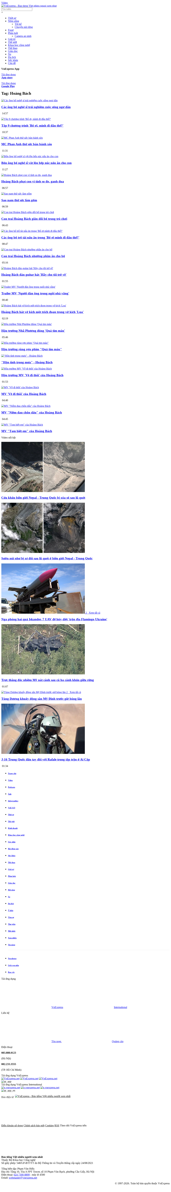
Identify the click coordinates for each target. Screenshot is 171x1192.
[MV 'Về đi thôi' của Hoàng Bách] (20, 387)
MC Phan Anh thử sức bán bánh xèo (26, 144)
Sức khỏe (13, 60)
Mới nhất (11, 931)
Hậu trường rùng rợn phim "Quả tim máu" (31, 349)
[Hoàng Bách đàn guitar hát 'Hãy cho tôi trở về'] (27, 268)
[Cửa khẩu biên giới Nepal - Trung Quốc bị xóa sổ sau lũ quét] (43, 491)
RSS (56, 1125)
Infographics (13, 801)
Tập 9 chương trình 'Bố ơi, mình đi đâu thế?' (32, 125)
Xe (9, 54)
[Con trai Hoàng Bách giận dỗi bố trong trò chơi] (27, 212)
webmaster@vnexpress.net (23, 1177)
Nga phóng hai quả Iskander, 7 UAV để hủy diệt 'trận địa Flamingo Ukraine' (54, 619)
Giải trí (11, 39)
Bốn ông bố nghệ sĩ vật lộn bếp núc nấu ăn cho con (36, 163)
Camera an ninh (23, 36)
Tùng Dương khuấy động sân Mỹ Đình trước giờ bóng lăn (41, 698)
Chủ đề (12, 63)
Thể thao (12, 48)
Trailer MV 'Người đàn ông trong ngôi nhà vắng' (35, 293)
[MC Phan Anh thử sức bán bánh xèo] (22, 137)
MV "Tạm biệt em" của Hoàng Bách (26, 431)
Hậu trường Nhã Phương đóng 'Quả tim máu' (33, 330)
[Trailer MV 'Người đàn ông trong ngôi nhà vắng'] (28, 286)
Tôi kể (18, 24)
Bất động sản (13, 849)
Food (11, 30)
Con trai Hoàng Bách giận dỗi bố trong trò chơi (34, 218)
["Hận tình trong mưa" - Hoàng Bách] (22, 355)
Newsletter (12, 958)
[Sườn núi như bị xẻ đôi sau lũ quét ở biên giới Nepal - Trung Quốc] (43, 552)
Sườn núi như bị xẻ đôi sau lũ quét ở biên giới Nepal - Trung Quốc (47, 558)
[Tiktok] (128, 1151)
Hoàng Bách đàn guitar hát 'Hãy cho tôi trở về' (33, 274)
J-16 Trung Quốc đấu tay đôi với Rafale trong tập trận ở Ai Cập (45, 759)
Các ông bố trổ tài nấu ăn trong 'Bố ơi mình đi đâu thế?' (40, 237)
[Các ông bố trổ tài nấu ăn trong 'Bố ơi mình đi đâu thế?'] (31, 231)
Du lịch (12, 57)
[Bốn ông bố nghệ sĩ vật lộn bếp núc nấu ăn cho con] (29, 156)
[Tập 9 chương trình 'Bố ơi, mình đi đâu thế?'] (26, 119)
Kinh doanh (13, 828)
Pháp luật (13, 33)
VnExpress (57, 1007)
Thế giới (12, 42)
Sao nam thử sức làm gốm (19, 200)
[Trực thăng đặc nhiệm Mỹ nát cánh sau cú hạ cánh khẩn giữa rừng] (43, 673)
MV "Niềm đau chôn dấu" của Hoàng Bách (31, 412)
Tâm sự (11, 917)
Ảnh (9, 794)
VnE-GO (11, 808)
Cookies (49, 1125)
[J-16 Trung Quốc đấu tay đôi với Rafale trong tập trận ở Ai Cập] (43, 753)
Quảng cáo (117, 1041)
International (120, 1007)
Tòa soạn (56, 1041)
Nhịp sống (13, 21)
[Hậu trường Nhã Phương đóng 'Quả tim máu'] (26, 324)
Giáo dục (13, 51)
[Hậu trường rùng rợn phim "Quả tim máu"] (25, 342)
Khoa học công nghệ (19, 45)
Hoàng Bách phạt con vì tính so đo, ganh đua (32, 181)
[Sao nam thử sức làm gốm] (16, 193)
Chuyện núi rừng (24, 27)
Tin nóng (11, 945)
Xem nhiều (12, 938)
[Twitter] (26, 1151)
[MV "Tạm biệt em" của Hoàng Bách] (22, 424)
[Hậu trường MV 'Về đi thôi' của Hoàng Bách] (26, 368)
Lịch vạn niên (13, 965)
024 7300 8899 (22, 1174)
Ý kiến (10, 910)
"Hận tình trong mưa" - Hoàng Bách (27, 362)
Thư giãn (11, 924)
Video (4, 2)
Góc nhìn (11, 842)
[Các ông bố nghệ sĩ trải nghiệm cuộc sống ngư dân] (29, 100)
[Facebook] (112, 1125)
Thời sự (12, 18)
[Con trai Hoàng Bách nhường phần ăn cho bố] (26, 249)
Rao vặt (11, 972)
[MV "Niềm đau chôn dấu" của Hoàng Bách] (25, 406)
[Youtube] (77, 1151)
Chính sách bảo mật (34, 1125)
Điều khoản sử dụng (12, 1125)
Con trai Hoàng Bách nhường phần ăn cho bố (33, 256)
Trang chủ (12, 773)
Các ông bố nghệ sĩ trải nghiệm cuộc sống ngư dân (36, 107)
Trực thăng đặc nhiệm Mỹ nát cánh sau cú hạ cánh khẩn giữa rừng (47, 680)
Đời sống (11, 890)
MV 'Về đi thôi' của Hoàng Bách (23, 394)
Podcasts (11, 787)
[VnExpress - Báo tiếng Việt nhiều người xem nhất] (29, 5)
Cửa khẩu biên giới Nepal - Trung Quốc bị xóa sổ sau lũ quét (43, 497)
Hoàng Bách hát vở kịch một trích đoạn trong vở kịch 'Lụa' (42, 312)
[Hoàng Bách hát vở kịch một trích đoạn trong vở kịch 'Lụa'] (33, 305)
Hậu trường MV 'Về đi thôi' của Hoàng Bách (32, 375)
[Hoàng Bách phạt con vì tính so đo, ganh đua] (26, 175)
